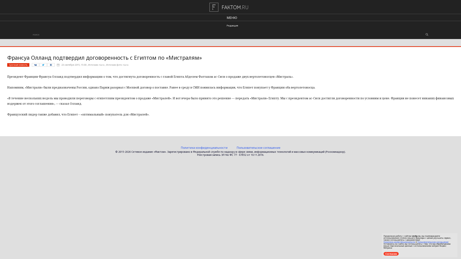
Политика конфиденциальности (204, 148)
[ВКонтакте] (35, 66)
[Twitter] (43, 66)
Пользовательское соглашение (258, 148)
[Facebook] (50, 66)
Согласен (391, 253)
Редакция (232, 25)
